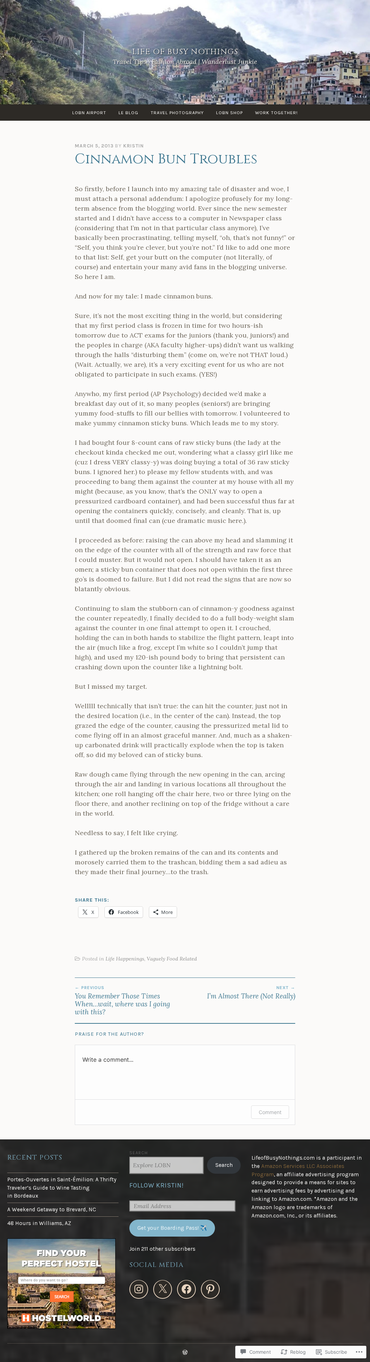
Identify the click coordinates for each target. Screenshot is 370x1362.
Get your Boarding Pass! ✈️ (172, 1228)
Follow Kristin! (156, 1185)
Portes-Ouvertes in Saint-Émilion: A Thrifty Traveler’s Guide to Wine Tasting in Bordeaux (61, 1187)
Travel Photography (177, 112)
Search (138, 1152)
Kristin (133, 146)
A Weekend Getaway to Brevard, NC (51, 1209)
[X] (162, 1289)
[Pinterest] (210, 1289)
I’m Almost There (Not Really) (251, 992)
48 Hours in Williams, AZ (39, 1223)
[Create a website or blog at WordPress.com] (185, 1352)
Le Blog (128, 112)
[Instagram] (138, 1289)
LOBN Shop (229, 112)
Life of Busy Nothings (185, 52)
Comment (270, 1112)
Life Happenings (125, 958)
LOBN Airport (89, 112)
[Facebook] (186, 1289)
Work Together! (276, 112)
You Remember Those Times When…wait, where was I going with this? (122, 1001)
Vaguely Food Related (172, 958)
